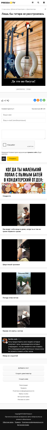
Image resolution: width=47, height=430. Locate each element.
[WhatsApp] (44, 100)
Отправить (12, 158)
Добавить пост (23, 368)
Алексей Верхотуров (18, 9)
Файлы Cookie (23, 394)
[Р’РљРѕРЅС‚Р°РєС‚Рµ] (35, 100)
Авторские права (23, 396)
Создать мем (23, 379)
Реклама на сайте (23, 399)
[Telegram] (41, 100)
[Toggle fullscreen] (41, 222)
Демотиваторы (31, 9)
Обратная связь (8, 422)
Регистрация (23, 385)
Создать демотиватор (23, 373)
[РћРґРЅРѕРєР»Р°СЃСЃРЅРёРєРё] (38, 100)
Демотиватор (20, 89)
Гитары (28, 89)
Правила (23, 388)
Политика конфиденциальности (23, 391)
